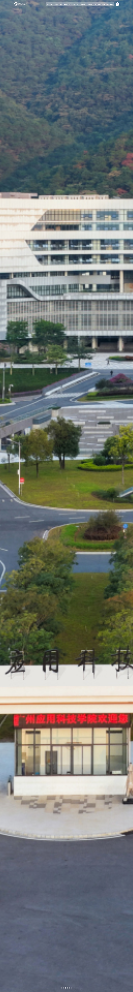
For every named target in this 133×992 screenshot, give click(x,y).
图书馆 (106, 4)
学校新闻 (61, 4)
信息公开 (110, 4)
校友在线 (96, 4)
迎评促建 (101, 4)
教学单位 (71, 4)
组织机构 (66, 4)
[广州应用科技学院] (22, 4)
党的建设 (56, 4)
